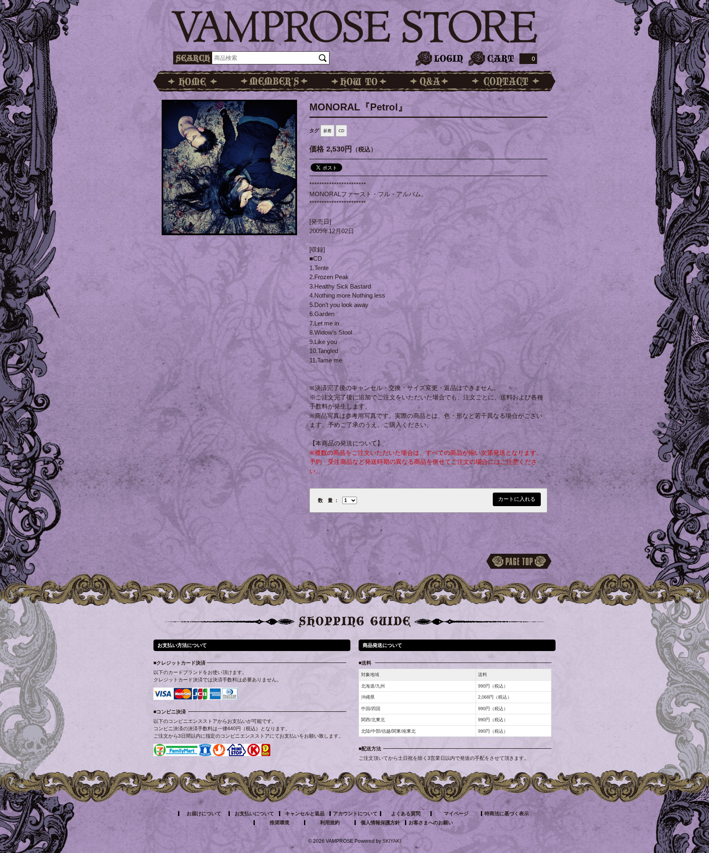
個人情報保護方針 (380, 822)
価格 (316, 149)
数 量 (325, 500)
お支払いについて (254, 813)
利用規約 (330, 822)
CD (341, 130)
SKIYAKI (391, 841)
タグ (314, 130)
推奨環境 (279, 822)
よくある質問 (406, 813)
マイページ (456, 813)
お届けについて (204, 813)
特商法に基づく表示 (507, 813)
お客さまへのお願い (431, 822)
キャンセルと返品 (305, 813)
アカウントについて (355, 813)
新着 (327, 130)
